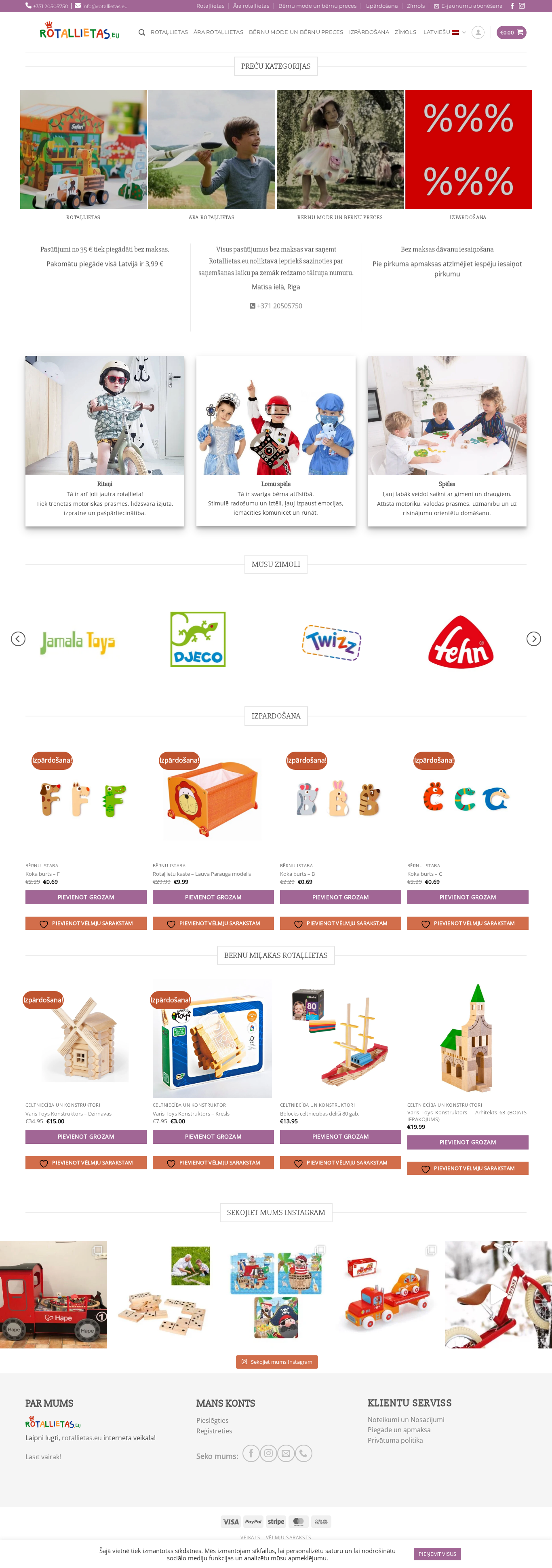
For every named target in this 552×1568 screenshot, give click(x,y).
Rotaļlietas (210, 6)
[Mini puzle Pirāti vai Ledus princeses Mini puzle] (275, 1294)
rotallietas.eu (82, 1437)
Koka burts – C (424, 874)
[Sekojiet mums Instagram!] (522, 6)
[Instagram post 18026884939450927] (498, 1294)
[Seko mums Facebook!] (512, 6)
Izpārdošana (381, 6)
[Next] (534, 639)
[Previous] (18, 639)
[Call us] (303, 1453)
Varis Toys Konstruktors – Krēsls (191, 1113)
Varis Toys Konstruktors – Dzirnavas (68, 1113)
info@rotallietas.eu (105, 6)
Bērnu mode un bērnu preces (317, 6)
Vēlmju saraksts (289, 1537)
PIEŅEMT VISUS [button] (437, 1553)
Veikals (250, 1537)
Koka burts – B (297, 874)
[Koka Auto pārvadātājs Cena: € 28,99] (387, 1294)
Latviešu (436, 32)
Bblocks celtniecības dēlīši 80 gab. (319, 1113)
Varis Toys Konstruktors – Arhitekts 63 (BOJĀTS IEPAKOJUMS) (467, 1116)
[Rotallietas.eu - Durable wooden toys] (86, 32)
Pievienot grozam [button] (86, 897)
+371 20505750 (50, 6)
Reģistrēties (214, 1430)
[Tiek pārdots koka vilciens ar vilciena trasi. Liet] (53, 1294)
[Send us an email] (286, 1453)
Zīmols (416, 6)
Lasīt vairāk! (43, 1456)
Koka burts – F (42, 874)
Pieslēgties (212, 1420)
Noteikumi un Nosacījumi (406, 1419)
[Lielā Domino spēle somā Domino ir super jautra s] (164, 1294)
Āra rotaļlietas (251, 6)
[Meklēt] (142, 32)
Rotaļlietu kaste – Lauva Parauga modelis (202, 874)
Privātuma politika (395, 1440)
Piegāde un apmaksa (399, 1429)
